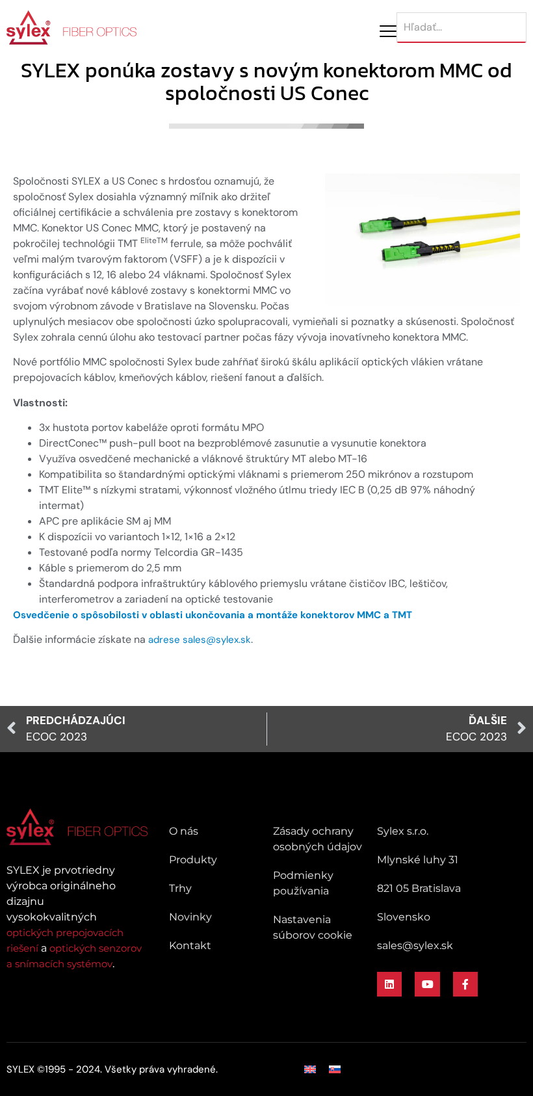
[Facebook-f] (465, 984)
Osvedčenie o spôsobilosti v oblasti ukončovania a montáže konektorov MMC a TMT (212, 614)
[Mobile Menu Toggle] (388, 31)
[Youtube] (427, 984)
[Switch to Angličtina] (310, 1069)
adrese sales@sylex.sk (199, 639)
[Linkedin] (389, 984)
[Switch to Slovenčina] (334, 1069)
